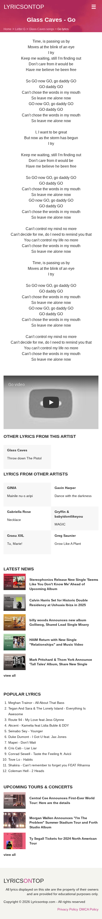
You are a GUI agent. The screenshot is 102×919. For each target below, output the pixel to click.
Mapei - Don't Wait (22, 742)
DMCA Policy (88, 909)
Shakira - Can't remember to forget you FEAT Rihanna (49, 765)
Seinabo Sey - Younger (25, 731)
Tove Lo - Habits (20, 759)
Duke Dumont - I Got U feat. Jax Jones (37, 737)
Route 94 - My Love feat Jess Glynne (36, 720)
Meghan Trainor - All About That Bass (36, 703)
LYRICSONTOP (24, 7)
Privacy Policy (67, 909)
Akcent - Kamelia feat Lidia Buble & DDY (38, 725)
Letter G (20, 29)
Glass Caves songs (41, 29)
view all (10, 675)
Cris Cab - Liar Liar (22, 748)
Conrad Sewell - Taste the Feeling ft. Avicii (39, 754)
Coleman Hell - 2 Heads (26, 771)
